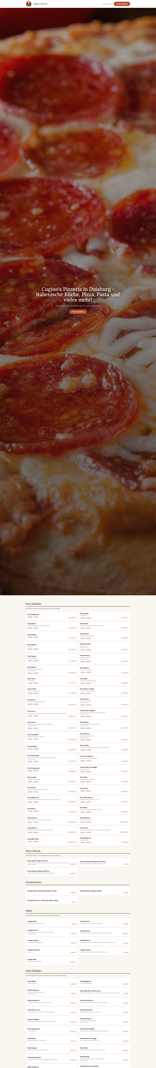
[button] (51, 615)
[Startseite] (29, 4)
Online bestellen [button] (122, 4)
